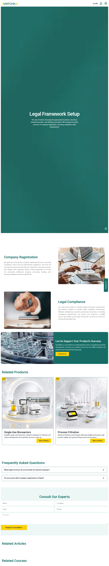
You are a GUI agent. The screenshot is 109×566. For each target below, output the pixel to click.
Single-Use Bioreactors (17, 432)
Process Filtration (68, 432)
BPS (4, 379)
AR (94, 3)
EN (96, 3)
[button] (41, 3)
